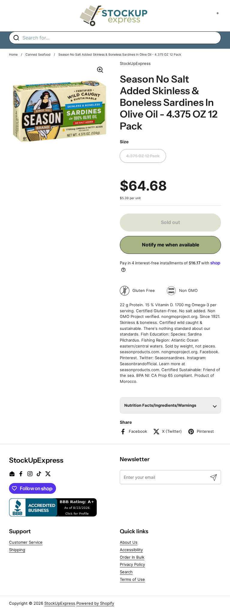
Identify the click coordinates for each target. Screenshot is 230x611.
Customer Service (26, 542)
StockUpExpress (59, 603)
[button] (170, 405)
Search (126, 571)
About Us (128, 542)
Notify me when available (170, 245)
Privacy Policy (132, 564)
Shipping (17, 549)
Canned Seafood (38, 55)
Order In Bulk (132, 557)
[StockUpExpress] (113, 15)
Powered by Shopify (95, 603)
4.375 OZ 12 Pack (143, 155)
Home (13, 55)
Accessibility (131, 549)
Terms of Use (132, 579)
